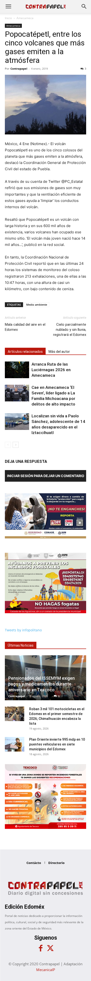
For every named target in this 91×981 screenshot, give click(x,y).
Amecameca (25, 18)
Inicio (8, 18)
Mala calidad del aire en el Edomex (25, 327)
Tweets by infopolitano (23, 630)
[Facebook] (40, 948)
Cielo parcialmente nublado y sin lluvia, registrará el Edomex (69, 329)
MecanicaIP (45, 969)
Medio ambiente (36, 304)
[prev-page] (8, 445)
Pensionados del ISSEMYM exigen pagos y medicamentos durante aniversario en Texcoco (41, 684)
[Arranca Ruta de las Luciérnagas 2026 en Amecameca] (17, 369)
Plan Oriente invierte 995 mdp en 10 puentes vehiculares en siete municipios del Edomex (57, 744)
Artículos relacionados (25, 352)
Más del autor (59, 352)
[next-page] (16, 445)
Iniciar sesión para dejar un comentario (45, 476)
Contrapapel (18, 68)
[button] (8, 6)
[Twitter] (50, 948)
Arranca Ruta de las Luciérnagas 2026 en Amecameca (51, 370)
